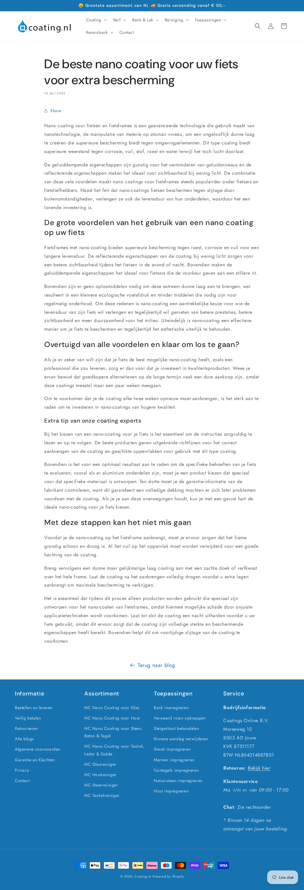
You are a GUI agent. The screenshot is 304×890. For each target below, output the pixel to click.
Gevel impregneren (172, 749)
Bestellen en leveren (34, 708)
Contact (22, 781)
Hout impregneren (171, 791)
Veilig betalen (28, 718)
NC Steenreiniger (101, 785)
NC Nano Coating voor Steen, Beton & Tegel (113, 732)
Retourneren (26, 728)
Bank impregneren (171, 708)
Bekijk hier (259, 768)
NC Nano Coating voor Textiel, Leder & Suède (114, 750)
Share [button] (55, 111)
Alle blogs (24, 739)
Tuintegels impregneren (176, 770)
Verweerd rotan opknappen (180, 718)
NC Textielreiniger (102, 795)
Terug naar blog (156, 665)
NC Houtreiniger (100, 775)
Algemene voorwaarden (37, 749)
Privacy (22, 770)
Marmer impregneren (174, 760)
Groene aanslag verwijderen (181, 739)
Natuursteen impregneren (178, 781)
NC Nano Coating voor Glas (112, 708)
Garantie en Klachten (35, 760)
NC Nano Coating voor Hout (112, 718)
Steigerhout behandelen (176, 728)
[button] (96, 20)
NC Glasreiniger (100, 764)
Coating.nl (142, 876)
